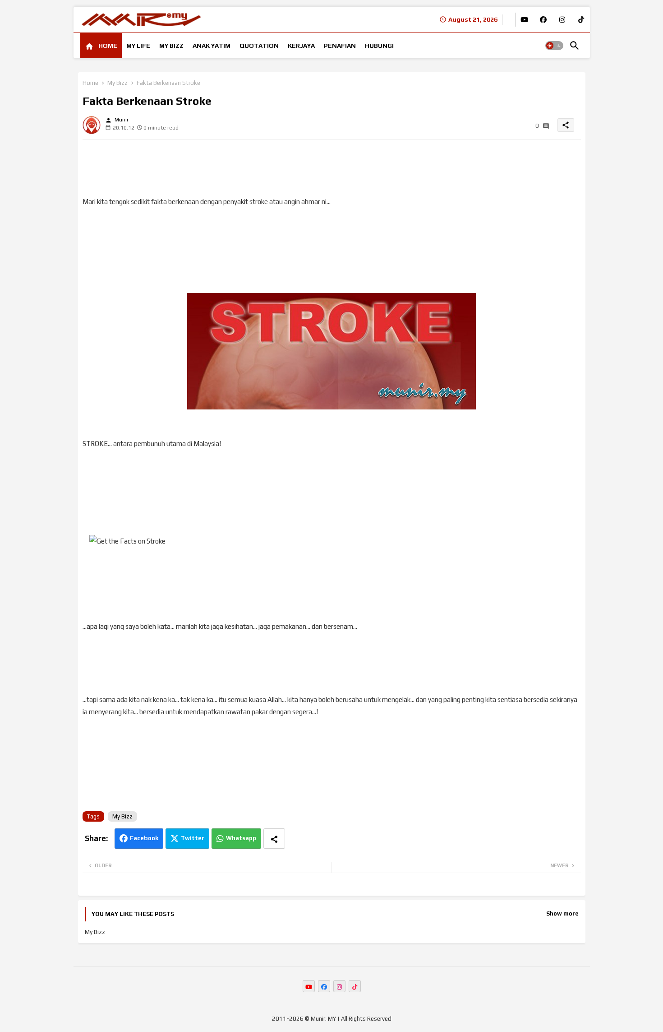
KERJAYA (301, 45)
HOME (107, 45)
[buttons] (524, 20)
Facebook (144, 838)
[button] (554, 45)
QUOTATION (259, 45)
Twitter (192, 838)
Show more (562, 913)
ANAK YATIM (211, 45)
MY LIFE (138, 45)
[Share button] (274, 838)
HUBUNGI (379, 45)
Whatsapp (241, 838)
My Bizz (117, 82)
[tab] (101, 45)
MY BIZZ (171, 45)
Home (90, 82)
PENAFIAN (340, 45)
